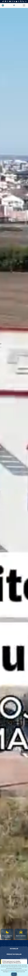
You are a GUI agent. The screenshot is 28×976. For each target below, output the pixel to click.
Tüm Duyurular (23, 958)
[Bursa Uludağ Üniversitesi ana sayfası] (7, 5)
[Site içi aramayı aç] (21, 1)
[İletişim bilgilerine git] (23, 1)
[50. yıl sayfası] (14, 5)
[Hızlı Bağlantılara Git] (3, 1)
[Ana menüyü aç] (24, 5)
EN (25, 1)
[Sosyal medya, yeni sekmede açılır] (5, 1)
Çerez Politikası (12, 971)
